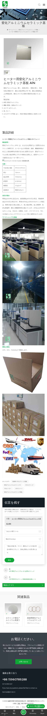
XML (17, 707)
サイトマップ (9, 707)
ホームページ (13, 29)
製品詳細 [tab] (8, 132)
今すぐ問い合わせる (37, 706)
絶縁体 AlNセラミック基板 (19, 481)
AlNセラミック (29, 485)
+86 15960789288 (14, 679)
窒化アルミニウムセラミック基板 (28, 29)
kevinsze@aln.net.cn (8, 692)
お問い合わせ (23, 662)
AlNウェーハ (18, 488)
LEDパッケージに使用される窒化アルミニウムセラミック (34, 619)
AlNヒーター (7, 488)
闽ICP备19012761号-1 (27, 703)
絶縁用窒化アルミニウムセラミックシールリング (13, 619)
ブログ (24, 707)
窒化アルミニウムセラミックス (12, 485)
